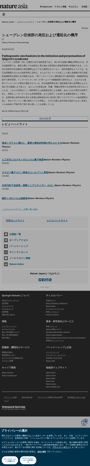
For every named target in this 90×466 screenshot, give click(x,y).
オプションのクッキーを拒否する (28, 460)
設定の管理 (42, 452)
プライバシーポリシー (61, 447)
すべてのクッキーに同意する (10, 460)
